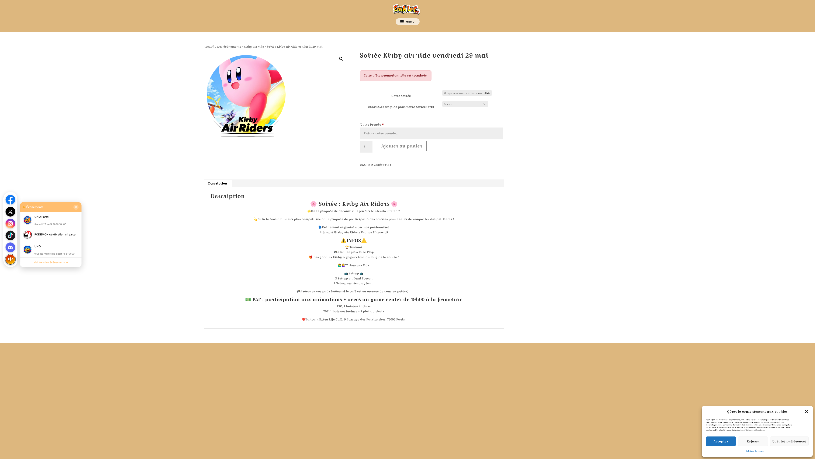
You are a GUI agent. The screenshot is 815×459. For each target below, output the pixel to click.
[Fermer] (76, 207)
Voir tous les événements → (51, 262)
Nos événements (229, 46)
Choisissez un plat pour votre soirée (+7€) (401, 107)
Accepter (721, 441)
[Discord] (10, 247)
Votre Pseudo (372, 124)
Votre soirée (401, 96)
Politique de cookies (755, 451)
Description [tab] (217, 183)
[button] (806, 411)
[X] (10, 212)
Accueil (209, 46)
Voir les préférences (789, 441)
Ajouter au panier (401, 146)
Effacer (496, 104)
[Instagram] (10, 223)
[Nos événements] (10, 259)
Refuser (753, 441)
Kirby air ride (254, 46)
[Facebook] (10, 200)
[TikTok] (10, 235)
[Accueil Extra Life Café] (407, 9)
